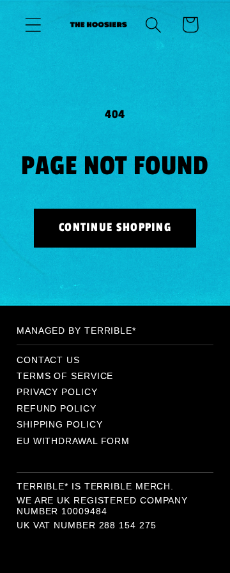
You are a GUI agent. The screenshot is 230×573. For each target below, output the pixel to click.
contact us (48, 360)
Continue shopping (115, 227)
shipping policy (60, 424)
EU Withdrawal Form (73, 441)
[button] (33, 24)
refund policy (56, 408)
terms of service (65, 376)
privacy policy (57, 392)
